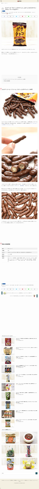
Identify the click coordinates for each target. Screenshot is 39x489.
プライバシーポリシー (21, 480)
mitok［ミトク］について (6, 480)
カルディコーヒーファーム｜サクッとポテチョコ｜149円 (14, 79)
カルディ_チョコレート (5, 12)
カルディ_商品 (11, 12)
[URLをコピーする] (34, 16)
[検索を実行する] (36, 473)
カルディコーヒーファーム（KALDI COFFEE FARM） (24, 12)
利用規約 (15, 480)
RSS (19, 481)
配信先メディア (27, 480)
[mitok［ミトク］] (19, 1)
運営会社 (12, 480)
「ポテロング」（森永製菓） (19, 185)
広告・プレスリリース (33, 480)
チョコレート (33, 12)
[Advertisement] (19, 231)
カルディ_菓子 (15, 12)
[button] (0, 488)
